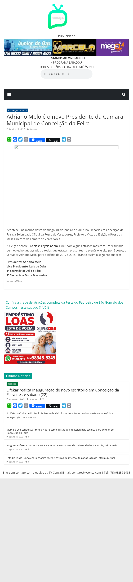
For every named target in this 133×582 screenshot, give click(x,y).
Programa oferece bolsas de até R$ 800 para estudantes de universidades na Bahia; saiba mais (62, 445)
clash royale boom (46, 246)
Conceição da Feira (17, 110)
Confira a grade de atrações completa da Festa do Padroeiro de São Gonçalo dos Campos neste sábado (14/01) (64, 304)
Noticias (12, 383)
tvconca (34, 128)
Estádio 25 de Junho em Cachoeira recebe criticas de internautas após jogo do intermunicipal (61, 458)
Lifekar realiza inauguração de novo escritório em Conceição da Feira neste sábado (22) (63, 392)
